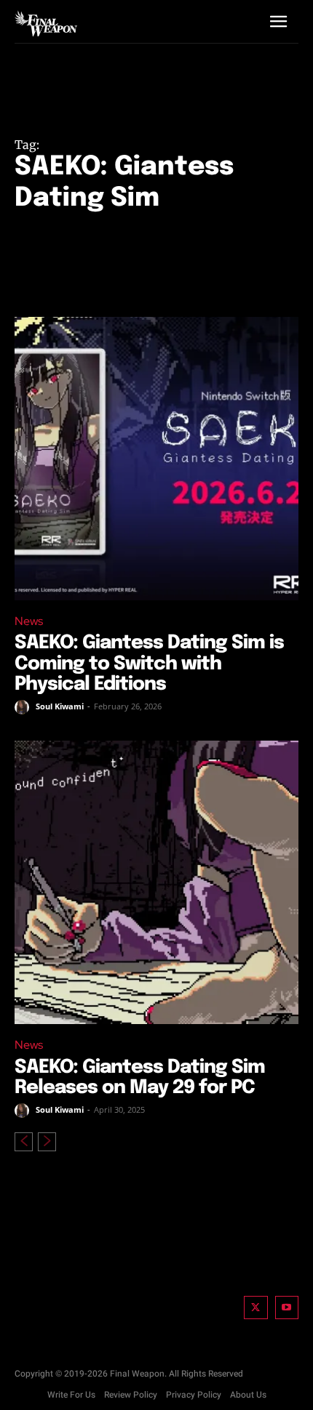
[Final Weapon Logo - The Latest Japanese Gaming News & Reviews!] (46, 23)
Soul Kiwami (60, 706)
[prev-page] (24, 1141)
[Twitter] (256, 1308)
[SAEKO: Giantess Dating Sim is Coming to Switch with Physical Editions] (156, 458)
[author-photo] (24, 707)
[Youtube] (287, 1308)
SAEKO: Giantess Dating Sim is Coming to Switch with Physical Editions (149, 663)
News (29, 621)
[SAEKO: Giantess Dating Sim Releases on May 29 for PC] (156, 882)
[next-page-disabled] (47, 1141)
